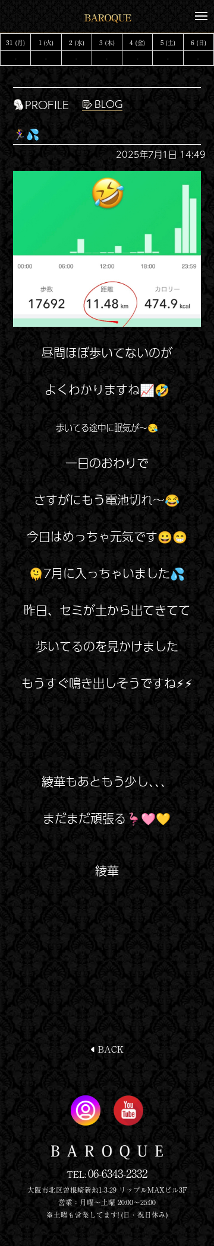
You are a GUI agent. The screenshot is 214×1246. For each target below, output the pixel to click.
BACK (109, 1049)
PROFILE (47, 104)
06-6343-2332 (117, 1173)
